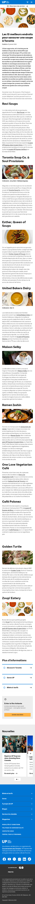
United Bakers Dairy (23, 315)
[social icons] (6, 841)
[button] (30, 753)
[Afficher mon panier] (27, 2)
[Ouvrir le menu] (31, 2)
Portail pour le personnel (11, 834)
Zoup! (8, 622)
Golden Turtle (15, 570)
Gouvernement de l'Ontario (11, 848)
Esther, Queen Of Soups (17, 254)
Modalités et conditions (11, 824)
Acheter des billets (17, 715)
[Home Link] (5, 2)
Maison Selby (22, 371)
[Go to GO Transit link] (23, 868)
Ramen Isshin (15, 435)
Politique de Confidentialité (12, 828)
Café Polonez (13, 530)
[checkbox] (31, 793)
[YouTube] (9, 859)
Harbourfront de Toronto (16, 481)
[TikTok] (29, 859)
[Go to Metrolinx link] (12, 868)
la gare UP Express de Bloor (18, 149)
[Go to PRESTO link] (12, 872)
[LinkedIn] (24, 859)
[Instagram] (19, 859)
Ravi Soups (20, 112)
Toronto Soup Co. (15, 190)
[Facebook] (4, 859)
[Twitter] (14, 859)
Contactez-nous (8, 831)
